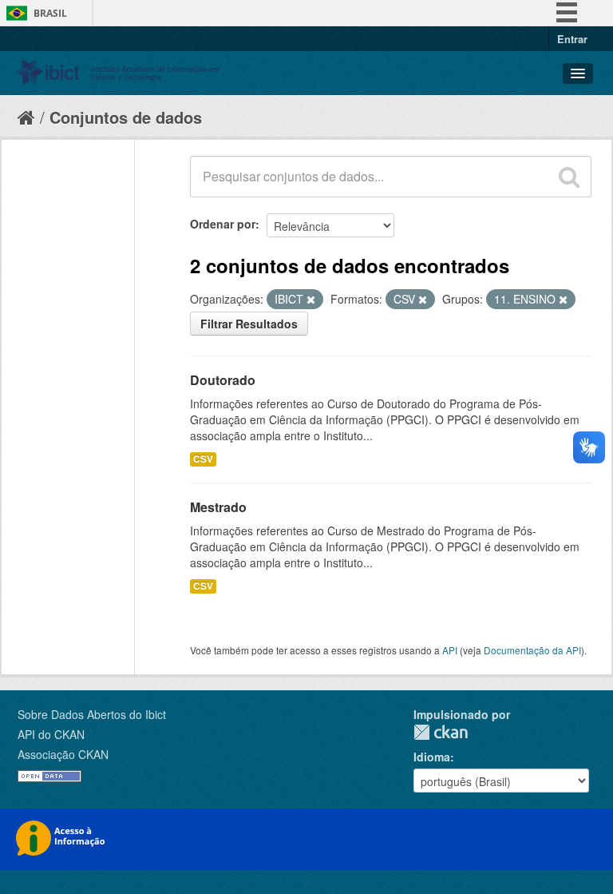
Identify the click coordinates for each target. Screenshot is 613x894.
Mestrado (218, 507)
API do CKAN (51, 734)
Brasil (50, 13)
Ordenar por (222, 224)
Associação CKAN (63, 754)
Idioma (431, 757)
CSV (203, 459)
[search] (569, 177)
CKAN (440, 732)
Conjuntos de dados (125, 117)
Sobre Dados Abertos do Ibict (92, 714)
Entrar (572, 38)
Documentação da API (532, 650)
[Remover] (310, 299)
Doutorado (222, 380)
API (449, 650)
